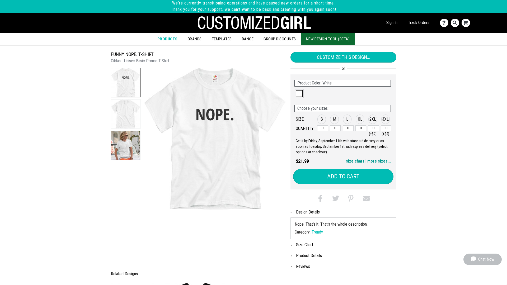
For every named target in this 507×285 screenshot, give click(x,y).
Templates (222, 39)
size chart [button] (355, 161)
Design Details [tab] (308, 212)
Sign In (391, 22)
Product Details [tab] (309, 255)
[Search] (456, 23)
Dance (247, 39)
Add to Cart (343, 176)
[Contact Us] (445, 23)
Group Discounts (280, 39)
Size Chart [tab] (304, 244)
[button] (125, 82)
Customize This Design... (343, 57)
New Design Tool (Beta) (328, 39)
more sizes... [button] (379, 161)
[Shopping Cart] (467, 23)
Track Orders (418, 22)
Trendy (317, 232)
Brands (195, 39)
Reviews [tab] (303, 266)
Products (167, 39)
